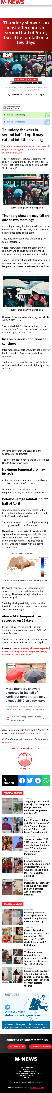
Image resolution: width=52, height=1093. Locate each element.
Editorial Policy (27, 1071)
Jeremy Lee (16, 94)
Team (26, 1078)
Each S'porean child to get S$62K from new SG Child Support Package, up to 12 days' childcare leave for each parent (36, 826)
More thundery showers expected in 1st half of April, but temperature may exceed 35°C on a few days (26, 651)
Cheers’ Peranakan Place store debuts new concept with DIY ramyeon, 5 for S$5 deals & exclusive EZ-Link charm (36, 938)
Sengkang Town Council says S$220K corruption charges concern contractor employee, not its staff (36, 807)
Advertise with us (40, 1047)
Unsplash (7, 742)
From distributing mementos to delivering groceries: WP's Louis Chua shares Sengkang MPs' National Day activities (37, 868)
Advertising (27, 1067)
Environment (20, 79)
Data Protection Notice (28, 1073)
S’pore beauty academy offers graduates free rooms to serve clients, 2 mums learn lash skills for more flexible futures (37, 978)
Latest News (32, 79)
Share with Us (17, 1047)
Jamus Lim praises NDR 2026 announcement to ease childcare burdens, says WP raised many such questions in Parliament (36, 847)
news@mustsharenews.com (31, 733)
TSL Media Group (37, 1087)
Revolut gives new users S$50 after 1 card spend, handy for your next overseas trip (36, 917)
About (26, 1069)
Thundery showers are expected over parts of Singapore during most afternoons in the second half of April (25, 149)
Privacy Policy (27, 1075)
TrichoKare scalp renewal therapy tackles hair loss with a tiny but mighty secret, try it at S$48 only (36, 958)
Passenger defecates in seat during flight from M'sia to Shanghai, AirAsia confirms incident (36, 888)
